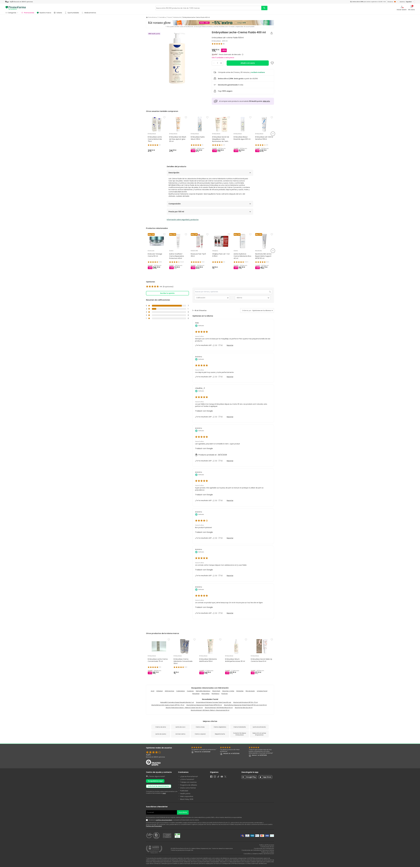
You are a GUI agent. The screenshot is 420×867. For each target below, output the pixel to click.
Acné (152, 691)
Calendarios (180, 691)
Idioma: (406, 2)
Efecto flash (216, 691)
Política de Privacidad (154, 826)
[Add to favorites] (272, 63)
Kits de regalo (250, 691)
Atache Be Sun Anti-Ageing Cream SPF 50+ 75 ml (167, 705)
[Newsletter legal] (147, 820)
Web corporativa (186, 796)
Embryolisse (216, 41)
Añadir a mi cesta (248, 63)
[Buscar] (264, 8)
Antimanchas (169, 691)
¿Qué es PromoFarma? (189, 776)
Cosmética (162, 17)
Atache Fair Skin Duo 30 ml (243, 708)
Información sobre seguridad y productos (183, 219)
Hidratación (177, 17)
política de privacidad (164, 820)
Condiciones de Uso (267, 847)
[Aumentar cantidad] (221, 63)
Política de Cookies (267, 852)
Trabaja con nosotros (188, 782)
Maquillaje (195, 694)
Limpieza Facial (262, 691)
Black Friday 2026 (186, 799)
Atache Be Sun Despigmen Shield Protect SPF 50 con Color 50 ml (245, 705)
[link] (159, 286)
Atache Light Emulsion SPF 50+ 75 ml (245, 702)
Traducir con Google (204, 411)
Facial (170, 17)
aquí (164, 793)
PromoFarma (152, 17)
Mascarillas (205, 694)
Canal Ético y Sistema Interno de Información (259, 854)
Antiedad (159, 691)
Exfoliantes (239, 691)
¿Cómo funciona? (187, 779)
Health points (185, 793)
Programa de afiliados (188, 785)
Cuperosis (190, 691)
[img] (177, 58)
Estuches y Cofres (228, 691)
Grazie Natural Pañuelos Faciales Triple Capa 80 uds (213, 702)
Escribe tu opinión (167, 293)
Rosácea (224, 694)
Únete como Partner (188, 788)
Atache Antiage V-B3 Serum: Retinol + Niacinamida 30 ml (210, 710)
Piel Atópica (215, 694)
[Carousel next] (273, 134)
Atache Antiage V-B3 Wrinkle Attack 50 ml (219, 708)
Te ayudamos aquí (155, 781)
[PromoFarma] (15, 8)
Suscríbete (183, 812)
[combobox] (261, 310)
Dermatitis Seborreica (203, 691)
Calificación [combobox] (200, 298)
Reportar (230, 345)
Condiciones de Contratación (264, 848)
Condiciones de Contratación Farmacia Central (258, 850)
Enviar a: (390, 2)
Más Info (266, 101)
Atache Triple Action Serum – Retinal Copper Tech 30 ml (184, 708)
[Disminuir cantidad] (214, 63)
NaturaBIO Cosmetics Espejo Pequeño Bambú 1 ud (177, 702)
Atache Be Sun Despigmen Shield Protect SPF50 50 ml (204, 705)
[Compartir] (271, 33)
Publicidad (184, 791)
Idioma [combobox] (239, 298)
